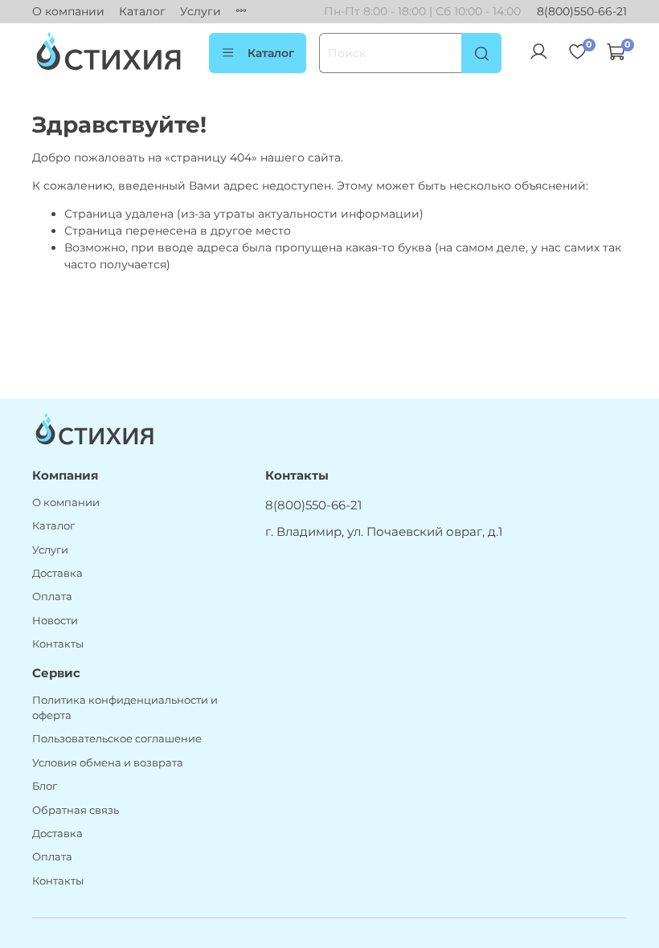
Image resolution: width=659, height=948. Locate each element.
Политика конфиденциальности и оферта (125, 707)
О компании (68, 11)
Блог (44, 786)
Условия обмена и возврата (107, 763)
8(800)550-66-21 (582, 11)
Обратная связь (75, 810)
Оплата (52, 596)
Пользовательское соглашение (117, 739)
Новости (55, 621)
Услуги (200, 11)
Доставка (57, 573)
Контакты (58, 644)
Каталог (142, 11)
